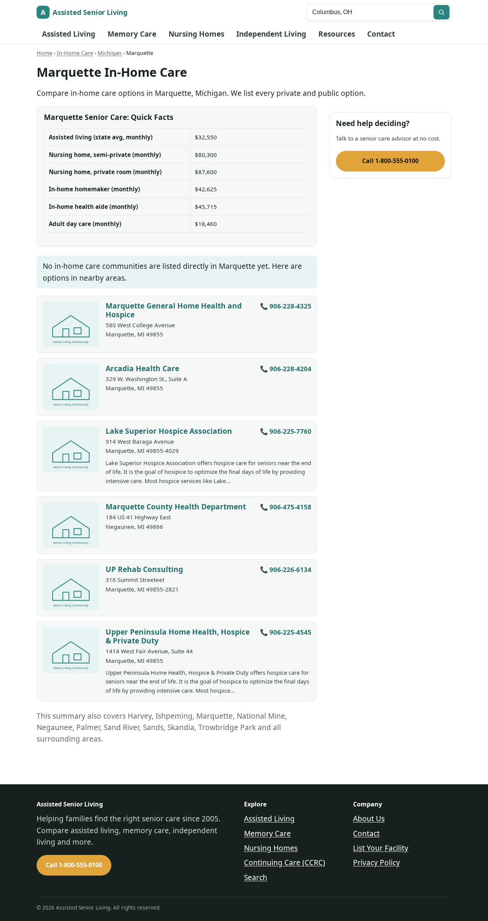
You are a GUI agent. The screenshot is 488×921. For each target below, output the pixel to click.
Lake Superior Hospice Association (169, 431)
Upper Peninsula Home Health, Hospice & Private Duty (178, 636)
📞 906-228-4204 (285, 368)
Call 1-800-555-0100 (390, 161)
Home (44, 53)
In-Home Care (75, 53)
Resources (336, 34)
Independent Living (271, 34)
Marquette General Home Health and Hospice (174, 310)
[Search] (441, 12)
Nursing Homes (196, 34)
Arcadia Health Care (142, 368)
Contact (381, 34)
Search (255, 877)
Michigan (110, 53)
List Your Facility (380, 848)
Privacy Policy (376, 863)
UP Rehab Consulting (144, 569)
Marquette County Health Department (176, 506)
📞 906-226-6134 (285, 569)
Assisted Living (68, 34)
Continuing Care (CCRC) (284, 863)
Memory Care (132, 34)
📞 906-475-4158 (285, 507)
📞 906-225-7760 (285, 431)
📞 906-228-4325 (285, 306)
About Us (369, 819)
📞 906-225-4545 (285, 632)
